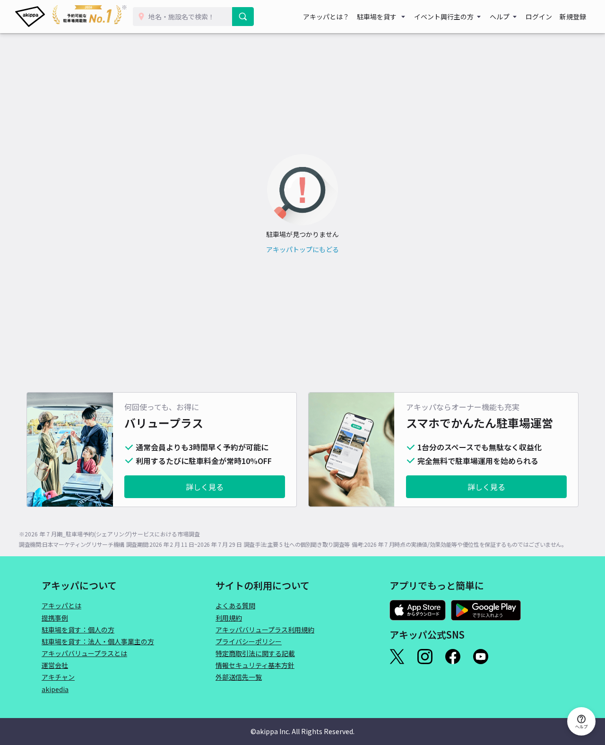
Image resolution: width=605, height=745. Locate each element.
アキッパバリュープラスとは (84, 653)
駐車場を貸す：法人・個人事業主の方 (98, 641)
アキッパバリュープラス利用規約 (265, 629)
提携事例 (55, 617)
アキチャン (58, 677)
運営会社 (55, 665)
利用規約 (229, 617)
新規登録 (573, 16)
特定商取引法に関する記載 (255, 653)
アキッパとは (61, 605)
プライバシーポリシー (249, 641)
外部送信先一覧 (239, 677)
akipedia (55, 689)
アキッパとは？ (326, 16)
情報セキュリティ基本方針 (255, 665)
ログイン (539, 16)
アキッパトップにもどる (302, 249)
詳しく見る (205, 486)
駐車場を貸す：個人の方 (78, 629)
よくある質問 (235, 605)
